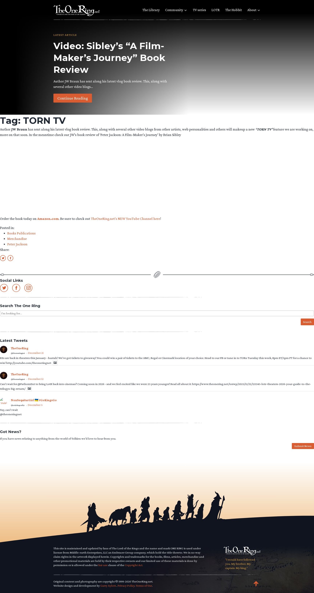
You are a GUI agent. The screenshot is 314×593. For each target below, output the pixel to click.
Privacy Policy (126, 585)
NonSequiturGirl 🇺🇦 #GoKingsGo (34, 400)
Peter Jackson (17, 244)
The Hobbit (233, 10)
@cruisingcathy (18, 405)
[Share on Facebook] (10, 258)
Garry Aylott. (108, 585)
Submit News (302, 446)
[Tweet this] (3, 258)
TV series (199, 10)
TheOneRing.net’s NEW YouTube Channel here (125, 219)
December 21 (36, 352)
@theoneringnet (18, 353)
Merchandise (17, 239)
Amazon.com (48, 219)
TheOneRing (19, 348)
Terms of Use (144, 585)
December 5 (35, 404)
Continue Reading (72, 98)
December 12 (36, 378)
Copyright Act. (134, 565)
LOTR (216, 10)
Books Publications (21, 233)
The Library (151, 10)
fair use (103, 565)
